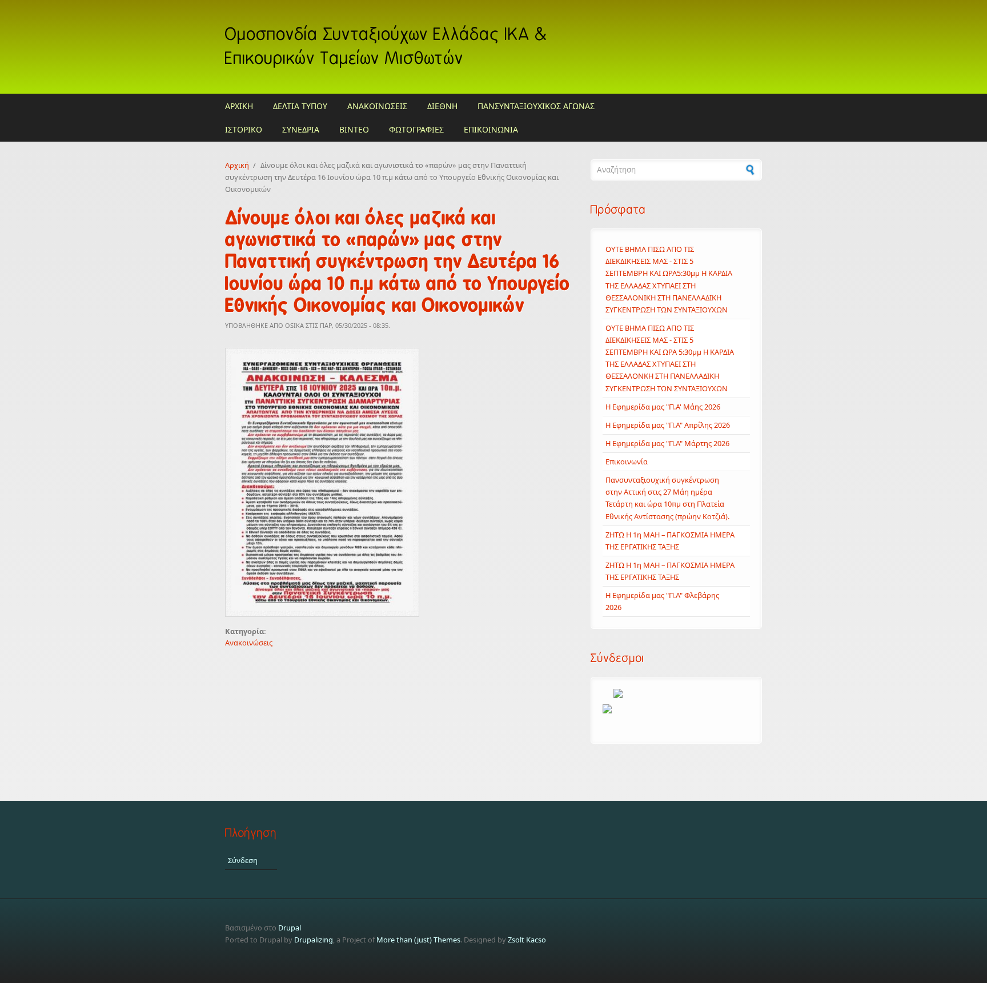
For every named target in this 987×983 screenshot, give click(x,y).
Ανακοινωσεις (377, 106)
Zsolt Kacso (527, 939)
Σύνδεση (243, 860)
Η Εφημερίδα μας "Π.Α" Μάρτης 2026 (667, 443)
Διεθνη (442, 106)
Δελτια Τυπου (300, 106)
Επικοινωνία (626, 461)
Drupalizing (313, 939)
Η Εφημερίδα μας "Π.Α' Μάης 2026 (662, 407)
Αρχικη (239, 106)
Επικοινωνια (491, 129)
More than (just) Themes (418, 939)
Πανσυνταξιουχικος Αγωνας (536, 106)
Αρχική (237, 165)
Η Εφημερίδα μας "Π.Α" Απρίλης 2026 (667, 425)
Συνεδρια (300, 129)
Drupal (289, 927)
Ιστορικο (243, 129)
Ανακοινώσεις (248, 642)
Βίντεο (354, 129)
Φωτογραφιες (416, 129)
